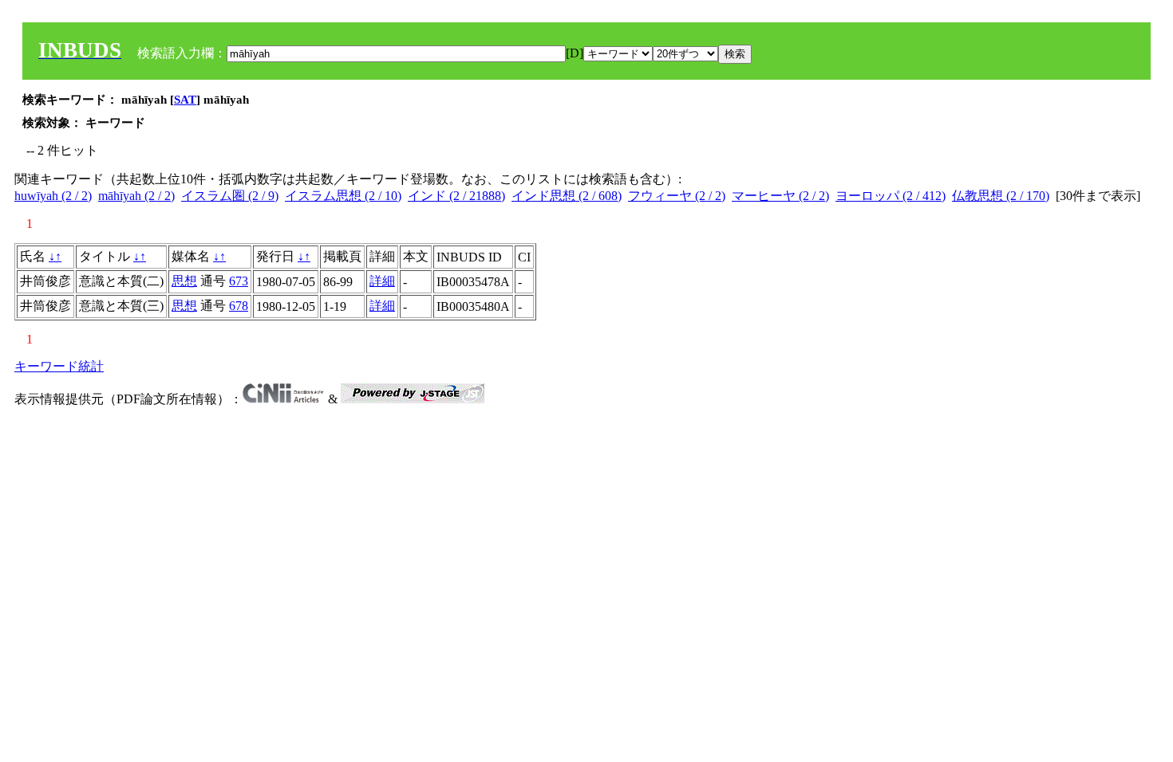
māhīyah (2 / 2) (136, 195)
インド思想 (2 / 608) (566, 195)
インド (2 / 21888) (456, 195)
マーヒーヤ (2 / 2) (780, 195)
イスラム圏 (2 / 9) (229, 195)
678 (238, 305)
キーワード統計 (59, 366)
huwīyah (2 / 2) (53, 195)
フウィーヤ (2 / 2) (676, 195)
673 (238, 281)
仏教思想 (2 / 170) (1000, 195)
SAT (185, 99)
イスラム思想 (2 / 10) (343, 195)
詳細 (382, 281)
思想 (184, 281)
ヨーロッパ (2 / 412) (890, 195)
